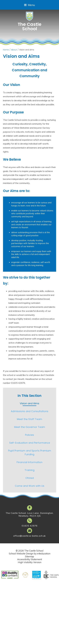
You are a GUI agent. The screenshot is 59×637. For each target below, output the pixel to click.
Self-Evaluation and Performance (29, 442)
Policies (29, 435)
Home (6, 49)
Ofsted (29, 478)
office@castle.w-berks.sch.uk (29, 535)
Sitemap (29, 556)
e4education (43, 553)
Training (29, 470)
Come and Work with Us (29, 486)
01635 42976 (29, 525)
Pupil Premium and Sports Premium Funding (29, 452)
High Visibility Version (29, 562)
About (14, 49)
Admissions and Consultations (29, 411)
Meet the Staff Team (29, 419)
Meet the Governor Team (29, 427)
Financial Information (29, 462)
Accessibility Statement (29, 559)
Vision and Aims (26, 49)
